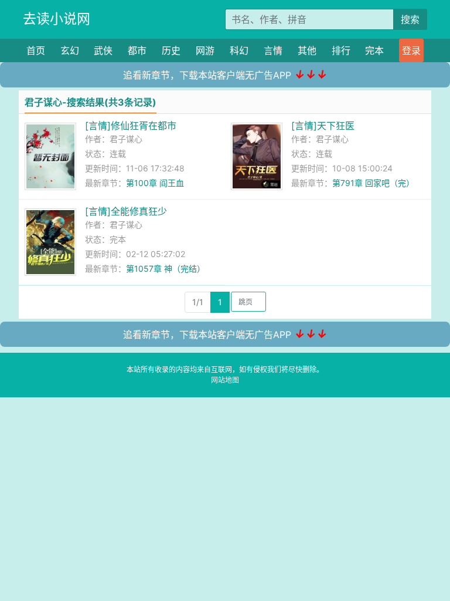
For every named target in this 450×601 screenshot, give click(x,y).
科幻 (239, 50)
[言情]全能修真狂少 (126, 211)
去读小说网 (56, 19)
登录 (411, 50)
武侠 (103, 50)
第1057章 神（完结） (165, 269)
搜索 (410, 19)
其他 (307, 50)
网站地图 (225, 380)
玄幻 (69, 50)
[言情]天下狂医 (322, 125)
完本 (374, 50)
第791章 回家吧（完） (373, 183)
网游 (205, 50)
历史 (171, 50)
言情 (273, 50)
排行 (341, 50)
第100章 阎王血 (155, 183)
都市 (137, 50)
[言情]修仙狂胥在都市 (130, 125)
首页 (35, 50)
